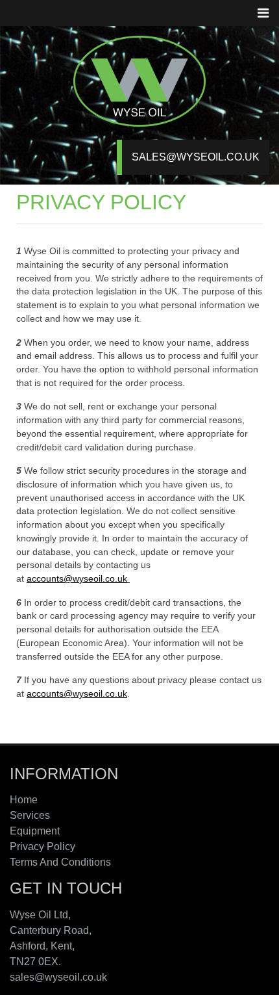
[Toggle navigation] (263, 13)
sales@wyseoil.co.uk (196, 156)
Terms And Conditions (60, 862)
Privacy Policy (42, 846)
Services (30, 815)
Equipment (35, 830)
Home (24, 799)
